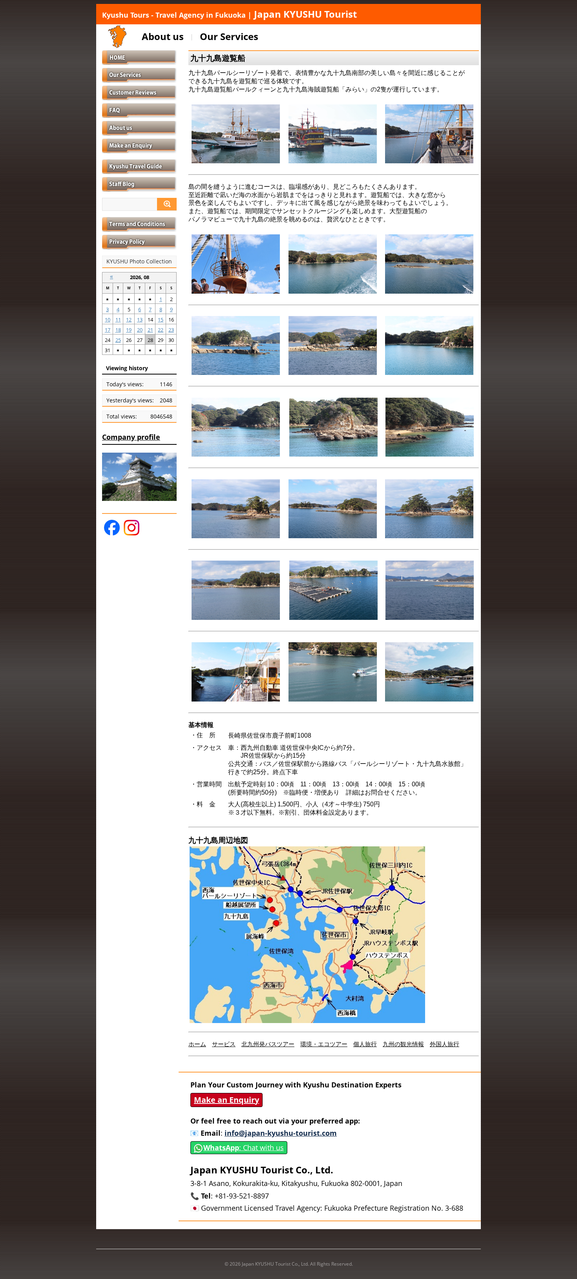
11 (118, 319)
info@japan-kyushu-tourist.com (281, 1133)
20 (139, 329)
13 (139, 319)
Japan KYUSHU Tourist (229, 13)
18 (118, 329)
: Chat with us (243, 1147)
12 (128, 319)
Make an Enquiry (226, 1099)
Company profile (131, 437)
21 (150, 329)
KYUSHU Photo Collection (139, 261)
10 (107, 319)
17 (107, 329)
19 (128, 329)
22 (160, 329)
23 (171, 329)
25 (118, 340)
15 (160, 319)
